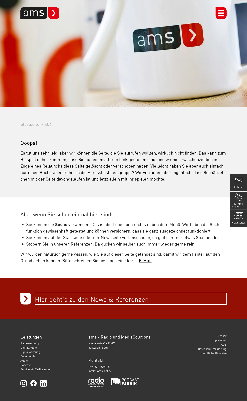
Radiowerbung (29, 343)
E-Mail (145, 260)
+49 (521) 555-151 (99, 366)
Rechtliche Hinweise (214, 353)
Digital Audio (28, 347)
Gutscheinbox (29, 356)
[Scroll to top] (239, 393)
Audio (24, 360)
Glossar (222, 336)
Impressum (219, 340)
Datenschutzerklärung (212, 349)
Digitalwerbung (30, 352)
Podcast (25, 365)
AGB (224, 344)
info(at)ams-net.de (100, 371)
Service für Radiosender (35, 369)
